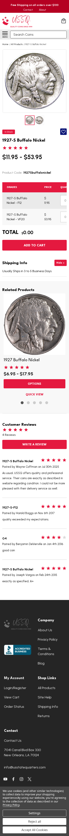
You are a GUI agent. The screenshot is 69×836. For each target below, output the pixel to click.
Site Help (45, 697)
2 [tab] (28, 402)
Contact (28, 9)
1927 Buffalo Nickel (22, 360)
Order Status (14, 707)
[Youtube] (5, 779)
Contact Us (12, 740)
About (42, 9)
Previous (6, 81)
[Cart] (64, 21)
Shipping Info (48, 707)
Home (5, 44)
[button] (17, 624)
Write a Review (34, 444)
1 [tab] (22, 402)
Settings (34, 813)
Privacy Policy (48, 639)
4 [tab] (40, 402)
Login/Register (15, 688)
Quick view (35, 394)
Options (34, 384)
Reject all (34, 821)
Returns (44, 716)
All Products (46, 688)
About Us (45, 630)
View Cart (11, 697)
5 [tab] (46, 402)
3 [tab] (34, 402)
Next (63, 81)
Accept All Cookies (34, 830)
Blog (41, 663)
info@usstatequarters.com (25, 767)
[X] (13, 779)
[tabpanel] (34, 346)
